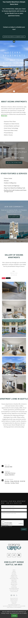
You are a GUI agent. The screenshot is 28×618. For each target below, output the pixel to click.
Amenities (14, 572)
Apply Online (14, 580)
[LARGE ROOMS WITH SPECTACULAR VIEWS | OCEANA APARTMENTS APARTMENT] (14, 384)
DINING (22, 157)
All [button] (14, 271)
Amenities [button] (14, 273)
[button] (14, 41)
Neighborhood (14, 575)
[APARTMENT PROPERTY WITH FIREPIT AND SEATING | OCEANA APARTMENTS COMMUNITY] (14, 365)
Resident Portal (14, 584)
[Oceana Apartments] (14, 546)
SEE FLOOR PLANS (14, 216)
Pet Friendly (14, 581)
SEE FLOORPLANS (7, 81)
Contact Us (14, 585)
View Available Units (14, 578)
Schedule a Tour (14, 577)
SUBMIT (24, 529)
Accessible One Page (14, 590)
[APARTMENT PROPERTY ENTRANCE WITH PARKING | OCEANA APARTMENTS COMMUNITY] (14, 328)
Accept (14, 615)
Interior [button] (14, 275)
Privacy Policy (14, 587)
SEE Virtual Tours (20, 81)
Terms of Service (14, 591)
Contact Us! (14, 603)
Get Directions (14, 582)
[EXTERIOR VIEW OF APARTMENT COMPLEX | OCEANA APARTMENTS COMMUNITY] (14, 291)
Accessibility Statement (14, 588)
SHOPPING (8, 157)
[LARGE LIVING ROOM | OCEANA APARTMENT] (14, 347)
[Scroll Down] (14, 91)
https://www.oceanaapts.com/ (14, 604)
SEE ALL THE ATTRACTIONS (14, 162)
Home (14, 570)
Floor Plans (14, 574)
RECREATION (15, 157)
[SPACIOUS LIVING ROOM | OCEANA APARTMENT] (14, 309)
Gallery (14, 571)
